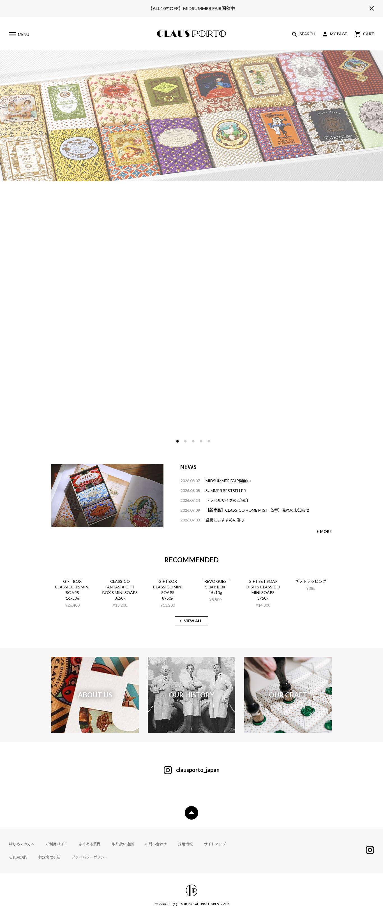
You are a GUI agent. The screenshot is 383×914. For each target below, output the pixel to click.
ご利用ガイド (57, 844)
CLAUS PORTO (191, 33)
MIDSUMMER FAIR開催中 (228, 480)
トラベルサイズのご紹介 (227, 500)
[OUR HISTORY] (191, 730)
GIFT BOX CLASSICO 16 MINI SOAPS (72, 587)
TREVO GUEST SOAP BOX (215, 584)
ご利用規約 (18, 857)
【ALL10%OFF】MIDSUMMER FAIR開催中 (191, 8)
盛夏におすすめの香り (225, 520)
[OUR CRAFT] (288, 730)
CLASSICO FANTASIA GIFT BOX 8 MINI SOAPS (120, 587)
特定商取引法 (49, 857)
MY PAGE (338, 33)
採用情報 (185, 844)
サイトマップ (215, 844)
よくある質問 (90, 844)
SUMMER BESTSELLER (226, 490)
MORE (326, 531)
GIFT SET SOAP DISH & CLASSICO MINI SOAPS (263, 587)
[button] (177, 441)
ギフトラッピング (310, 581)
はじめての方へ (21, 844)
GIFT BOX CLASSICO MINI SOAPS (168, 587)
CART (368, 33)
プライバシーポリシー (89, 857)
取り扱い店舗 (123, 844)
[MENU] (12, 35)
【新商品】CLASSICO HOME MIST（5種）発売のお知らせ (258, 510)
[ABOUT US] (95, 730)
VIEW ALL (193, 620)
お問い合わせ (156, 844)
